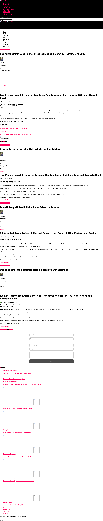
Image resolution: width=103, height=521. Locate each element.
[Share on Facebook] (53, 78)
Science (5, 41)
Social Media (6, 39)
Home (4, 32)
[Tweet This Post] (53, 80)
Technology (5, 35)
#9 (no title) (6, 3)
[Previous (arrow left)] (0, 520)
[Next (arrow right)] (2, 520)
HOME (4, 13)
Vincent (2, 76)
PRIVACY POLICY (7, 15)
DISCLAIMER (6, 12)
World (4, 34)
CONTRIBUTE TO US (8, 9)
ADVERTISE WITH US (8, 6)
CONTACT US (6, 7)
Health (4, 37)
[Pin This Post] (53, 81)
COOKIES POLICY (7, 10)
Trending (5, 43)
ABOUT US (6, 5)
